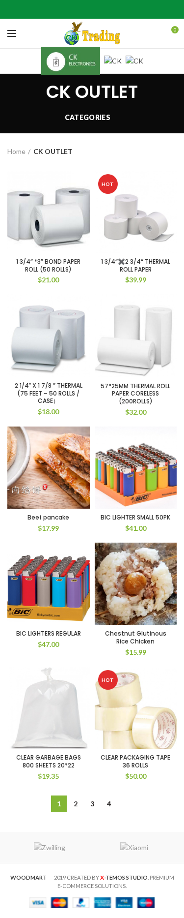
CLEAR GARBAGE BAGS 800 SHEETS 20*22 (48, 761)
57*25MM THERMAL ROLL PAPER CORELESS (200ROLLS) (135, 393)
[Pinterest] (92, 9)
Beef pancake (48, 517)
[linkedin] (104, 9)
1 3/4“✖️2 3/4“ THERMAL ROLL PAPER (135, 265)
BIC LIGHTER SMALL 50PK (135, 517)
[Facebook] (67, 9)
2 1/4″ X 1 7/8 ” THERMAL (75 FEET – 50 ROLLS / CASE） (48, 393)
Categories (87, 117)
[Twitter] (80, 9)
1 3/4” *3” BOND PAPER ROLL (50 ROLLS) (48, 265)
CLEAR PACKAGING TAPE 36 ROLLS (135, 761)
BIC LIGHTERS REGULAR (48, 634)
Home (16, 151)
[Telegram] (116, 9)
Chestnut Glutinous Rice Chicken (135, 637)
